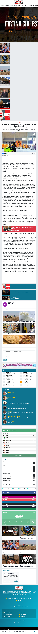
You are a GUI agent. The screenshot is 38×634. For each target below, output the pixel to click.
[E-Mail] (9, 306)
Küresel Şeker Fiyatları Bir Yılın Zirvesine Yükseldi (27, 321)
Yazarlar (24, 620)
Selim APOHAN (11, 303)
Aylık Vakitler (5, 524)
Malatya (7, 5)
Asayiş (15, 5)
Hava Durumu (23, 610)
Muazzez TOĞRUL (10, 392)
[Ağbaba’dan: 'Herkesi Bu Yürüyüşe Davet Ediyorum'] (10, 545)
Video (20, 620)
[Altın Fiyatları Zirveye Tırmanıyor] (27, 339)
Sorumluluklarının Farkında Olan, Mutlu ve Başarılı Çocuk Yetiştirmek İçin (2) (20, 413)
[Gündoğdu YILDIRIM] (5, 398)
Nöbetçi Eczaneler (7, 610)
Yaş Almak (9, 398)
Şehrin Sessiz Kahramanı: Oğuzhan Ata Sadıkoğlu (16, 408)
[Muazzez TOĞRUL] (5, 393)
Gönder (4, 359)
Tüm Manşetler (23, 614)
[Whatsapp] (25, 606)
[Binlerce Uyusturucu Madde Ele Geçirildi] (27, 531)
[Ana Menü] (2, 2)
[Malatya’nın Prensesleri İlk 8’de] (10, 531)
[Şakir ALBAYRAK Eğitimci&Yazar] (5, 417)
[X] (12, 606)
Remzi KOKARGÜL (10, 402)
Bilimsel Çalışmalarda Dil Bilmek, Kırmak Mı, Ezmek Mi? (17, 417)
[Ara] (35, 2)
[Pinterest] (14, 606)
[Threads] (22, 606)
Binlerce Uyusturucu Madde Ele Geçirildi (26, 538)
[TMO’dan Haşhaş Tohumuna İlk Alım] (11, 339)
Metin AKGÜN (9, 411)
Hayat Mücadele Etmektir (12, 393)
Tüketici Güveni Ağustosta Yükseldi (8, 333)
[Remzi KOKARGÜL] (5, 402)
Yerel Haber (33, 622)
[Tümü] (34, 389)
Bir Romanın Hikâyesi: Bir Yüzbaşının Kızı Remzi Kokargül (18, 403)
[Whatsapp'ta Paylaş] (6, 153)
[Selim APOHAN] (5, 304)
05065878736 (20, 600)
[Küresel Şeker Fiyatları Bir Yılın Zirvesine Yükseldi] (27, 316)
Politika (11, 5)
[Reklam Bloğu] (19, 365)
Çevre (19, 623)
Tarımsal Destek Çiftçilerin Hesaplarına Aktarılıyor (10, 321)
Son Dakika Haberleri (7, 616)
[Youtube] (20, 606)
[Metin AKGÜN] (5, 412)
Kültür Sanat (28, 622)
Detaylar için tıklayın (19, 455)
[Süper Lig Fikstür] (34, 458)
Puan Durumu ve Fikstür (8, 614)
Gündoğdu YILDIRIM (11, 397)
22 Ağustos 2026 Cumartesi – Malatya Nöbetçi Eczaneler (9, 574)
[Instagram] (16, 606)
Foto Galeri (15, 620)
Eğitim (30, 5)
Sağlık (19, 5)
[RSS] (27, 606)
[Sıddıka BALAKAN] (5, 421)
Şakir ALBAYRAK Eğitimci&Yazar (13, 416)
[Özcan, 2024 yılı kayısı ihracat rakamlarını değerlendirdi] (19, 142)
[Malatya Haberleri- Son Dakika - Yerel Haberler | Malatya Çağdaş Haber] (18, 2)
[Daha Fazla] (8, 153)
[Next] (23, 606)
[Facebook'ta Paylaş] (3, 153)
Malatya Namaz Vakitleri (8, 612)
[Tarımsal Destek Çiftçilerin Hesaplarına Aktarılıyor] (11, 316)
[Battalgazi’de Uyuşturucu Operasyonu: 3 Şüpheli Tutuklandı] (10, 559)
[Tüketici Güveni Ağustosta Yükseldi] (11, 327)
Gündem (2, 5)
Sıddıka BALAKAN (10, 421)
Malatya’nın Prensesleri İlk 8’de (7, 537)
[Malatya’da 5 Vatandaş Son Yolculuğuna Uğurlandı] (27, 559)
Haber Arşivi (23, 616)
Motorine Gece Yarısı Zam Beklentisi (25, 333)
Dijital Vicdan (9, 422)
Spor (23, 5)
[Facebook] (11, 606)
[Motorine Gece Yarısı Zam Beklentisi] (27, 327)
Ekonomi (26, 5)
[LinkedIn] (18, 606)
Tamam (7, 629)
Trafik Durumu (23, 612)
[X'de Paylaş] (5, 153)
